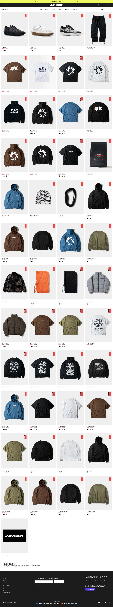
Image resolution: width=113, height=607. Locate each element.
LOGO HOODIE (89, 215)
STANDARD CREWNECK (63, 511)
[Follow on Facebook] (99, 602)
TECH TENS (4, 47)
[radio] (3, 50)
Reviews (5, 590)
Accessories (74, 9)
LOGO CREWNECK (34, 258)
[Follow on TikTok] (109, 602)
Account (5, 582)
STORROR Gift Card (6, 554)
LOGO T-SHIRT (61, 130)
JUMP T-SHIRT (5, 90)
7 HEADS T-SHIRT (90, 343)
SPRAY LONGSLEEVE (91, 90)
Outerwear (66, 9)
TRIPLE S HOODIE (5, 215)
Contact (5, 583)
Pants (59, 9)
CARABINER (60, 215)
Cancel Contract (6, 592)
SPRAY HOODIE (33, 130)
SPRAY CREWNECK (34, 173)
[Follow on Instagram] (102, 602)
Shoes (41, 9)
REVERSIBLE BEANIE (34, 215)
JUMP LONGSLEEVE (91, 130)
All (36, 9)
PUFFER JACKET (5, 343)
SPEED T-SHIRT (33, 90)
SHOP (3, 4)
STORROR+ (8, 4)
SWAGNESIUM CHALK (91, 173)
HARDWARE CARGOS (91, 47)
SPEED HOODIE (5, 130)
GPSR (4, 588)
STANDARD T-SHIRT (34, 426)
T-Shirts (47, 9)
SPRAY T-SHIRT (61, 90)
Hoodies (54, 9)
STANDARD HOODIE (6, 511)
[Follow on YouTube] (105, 602)
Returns (5, 580)
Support (5, 578)
